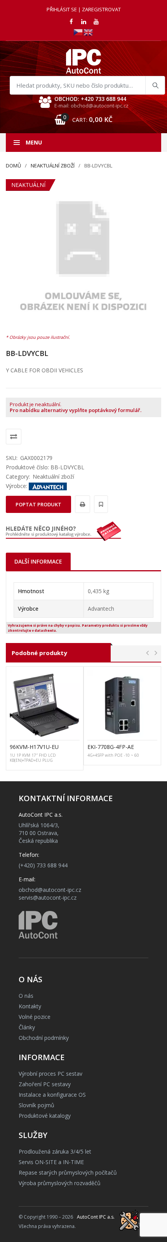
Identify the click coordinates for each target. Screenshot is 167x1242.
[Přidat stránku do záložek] (100, 504)
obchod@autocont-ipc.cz (50, 889)
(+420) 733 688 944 (43, 865)
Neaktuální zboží (53, 165)
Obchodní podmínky (44, 1037)
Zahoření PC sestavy (45, 1084)
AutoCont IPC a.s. (96, 1217)
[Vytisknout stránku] (81, 504)
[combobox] (87, 85)
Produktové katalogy (45, 1115)
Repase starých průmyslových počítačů (68, 1172)
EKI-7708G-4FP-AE (110, 746)
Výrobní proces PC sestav (50, 1073)
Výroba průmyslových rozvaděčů (60, 1183)
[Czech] (78, 31)
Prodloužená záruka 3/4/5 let (55, 1151)
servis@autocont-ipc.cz (48, 897)
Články (27, 1027)
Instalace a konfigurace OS (52, 1094)
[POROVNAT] (13, 436)
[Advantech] (48, 486)
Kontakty (30, 1006)
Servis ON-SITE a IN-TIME (51, 1162)
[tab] (38, 561)
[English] (89, 31)
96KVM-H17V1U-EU (34, 746)
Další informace (38, 561)
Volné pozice (34, 1016)
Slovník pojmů (36, 1105)
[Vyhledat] (155, 85)
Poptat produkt (38, 504)
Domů (13, 165)
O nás (26, 995)
